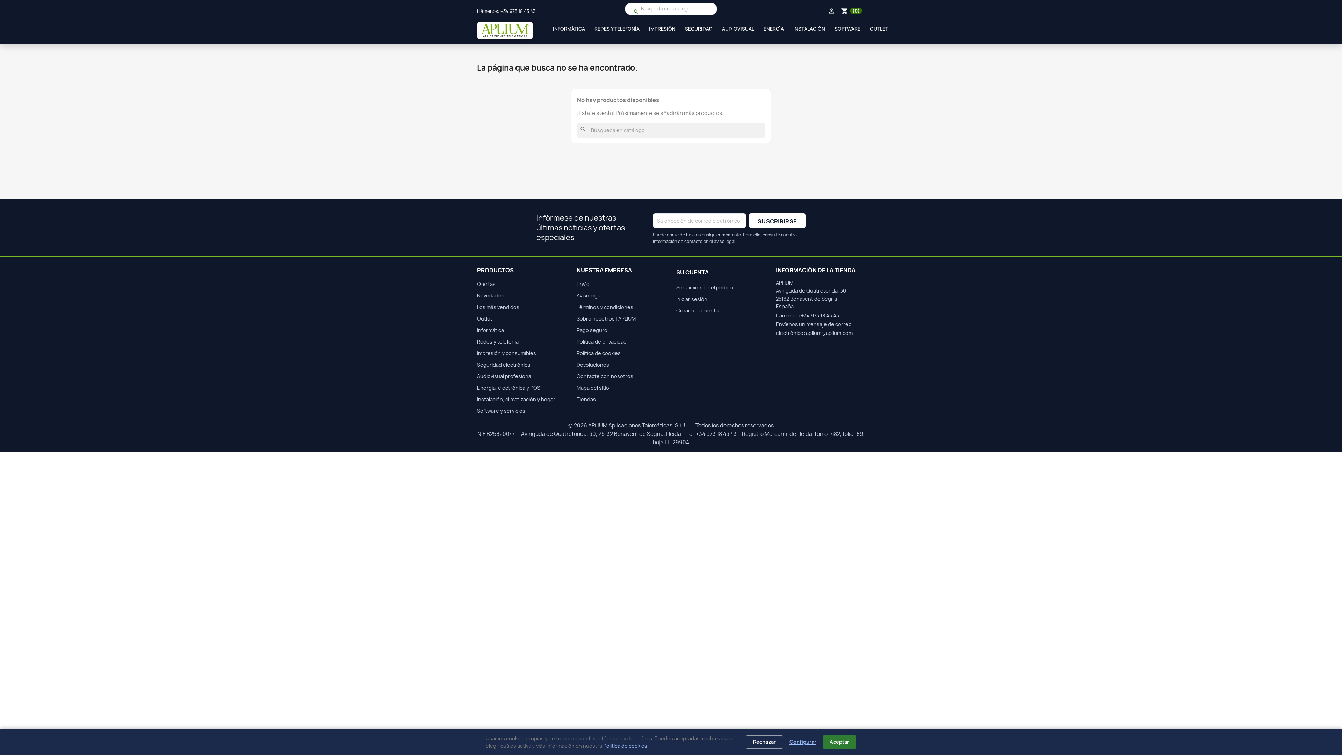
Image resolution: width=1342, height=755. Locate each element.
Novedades (490, 295)
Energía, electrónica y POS (508, 387)
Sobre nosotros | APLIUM (606, 318)
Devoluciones (593, 364)
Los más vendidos (498, 307)
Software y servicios (501, 411)
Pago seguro (592, 330)
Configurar (802, 742)
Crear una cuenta (697, 310)
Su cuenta (692, 272)
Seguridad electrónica (503, 364)
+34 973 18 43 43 (517, 11)
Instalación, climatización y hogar (516, 399)
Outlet (879, 29)
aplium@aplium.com (829, 333)
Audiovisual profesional (504, 376)
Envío (583, 284)
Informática (569, 29)
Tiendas (586, 399)
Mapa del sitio (593, 387)
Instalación (809, 29)
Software (847, 29)
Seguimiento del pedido (704, 287)
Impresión (662, 29)
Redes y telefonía (617, 29)
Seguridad (699, 29)
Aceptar (839, 742)
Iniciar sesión (691, 299)
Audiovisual (738, 29)
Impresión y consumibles (506, 353)
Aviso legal (589, 295)
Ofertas (486, 284)
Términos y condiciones (605, 307)
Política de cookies (625, 745)
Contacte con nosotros (605, 376)
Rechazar (764, 742)
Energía (774, 29)
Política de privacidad (602, 341)
